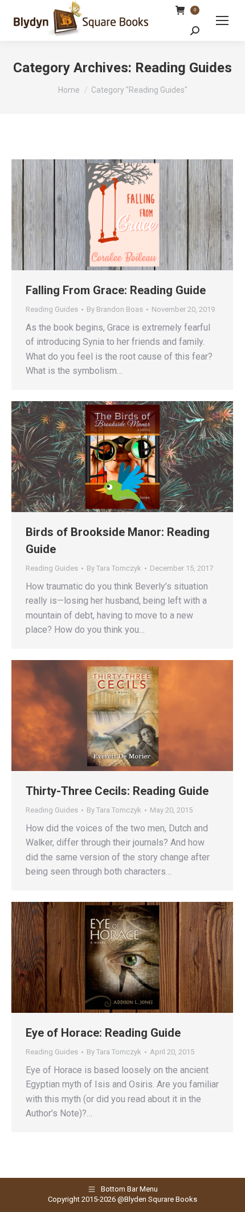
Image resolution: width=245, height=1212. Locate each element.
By (115, 309)
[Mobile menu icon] (222, 20)
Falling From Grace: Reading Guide (116, 290)
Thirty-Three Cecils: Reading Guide (117, 791)
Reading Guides (52, 309)
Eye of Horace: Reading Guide (103, 1033)
